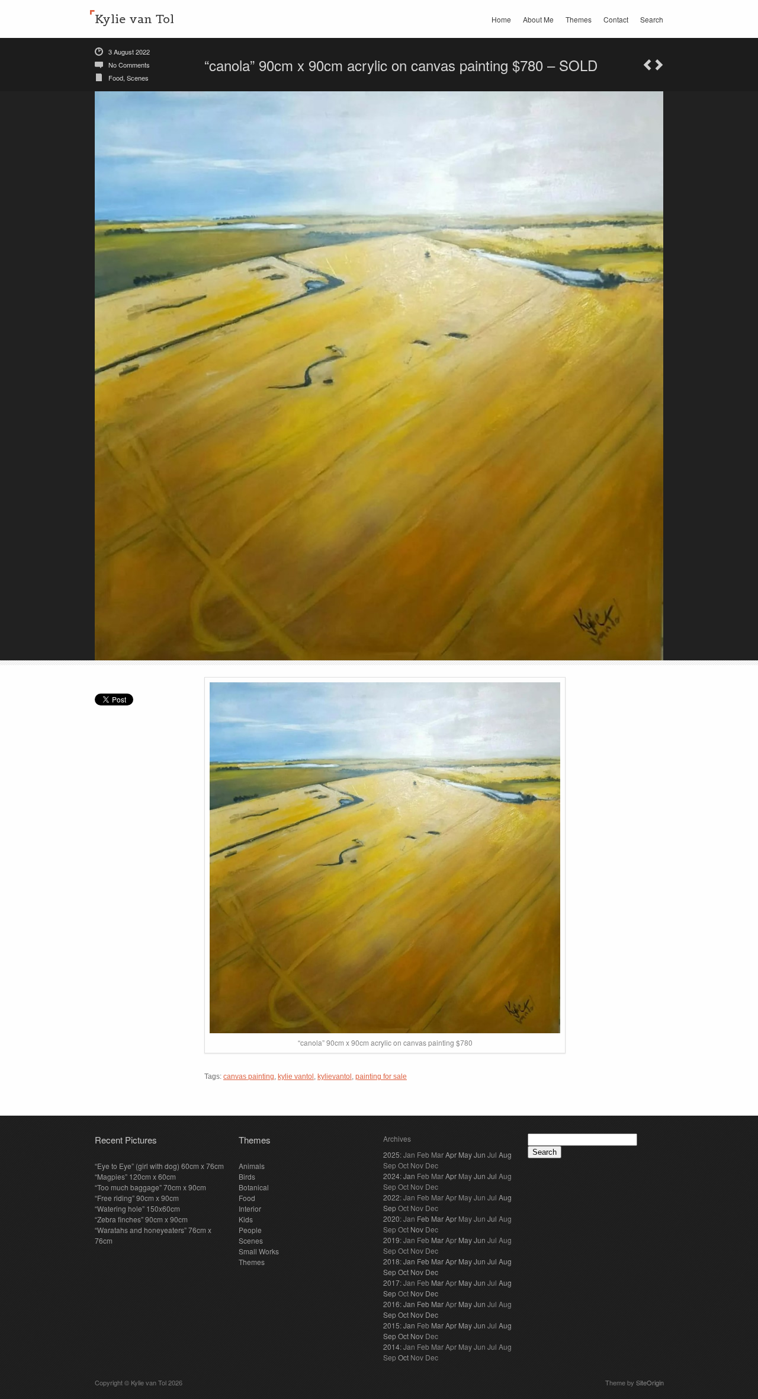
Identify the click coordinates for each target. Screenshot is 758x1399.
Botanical (254, 1187)
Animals (252, 1166)
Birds (247, 1176)
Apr (451, 1154)
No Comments (129, 64)
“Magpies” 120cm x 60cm (135, 1176)
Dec (431, 1272)
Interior (250, 1208)
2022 (391, 1197)
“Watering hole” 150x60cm (137, 1208)
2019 (391, 1240)
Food (115, 77)
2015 (391, 1325)
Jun (480, 1154)
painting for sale (381, 1076)
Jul (492, 1176)
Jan (409, 1176)
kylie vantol (296, 1076)
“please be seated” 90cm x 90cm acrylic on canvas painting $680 (659, 65)
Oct (403, 1272)
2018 (391, 1261)
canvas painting (248, 1076)
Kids (246, 1219)
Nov (416, 1229)
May (465, 1154)
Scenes (138, 77)
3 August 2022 (129, 51)
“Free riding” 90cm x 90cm (137, 1198)
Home (501, 19)
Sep (389, 1208)
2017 (391, 1282)
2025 (391, 1154)
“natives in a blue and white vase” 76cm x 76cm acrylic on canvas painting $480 (647, 65)
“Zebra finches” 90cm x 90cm (141, 1219)
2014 (391, 1346)
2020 (391, 1218)
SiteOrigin (650, 1382)
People (250, 1230)
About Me (538, 19)
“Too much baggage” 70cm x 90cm (150, 1187)
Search (651, 19)
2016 (391, 1304)
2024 (391, 1176)
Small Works (259, 1251)
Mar (437, 1218)
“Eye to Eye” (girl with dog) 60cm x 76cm (159, 1166)
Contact (615, 19)
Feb (423, 1218)
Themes (579, 19)
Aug (505, 1154)
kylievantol (334, 1076)
